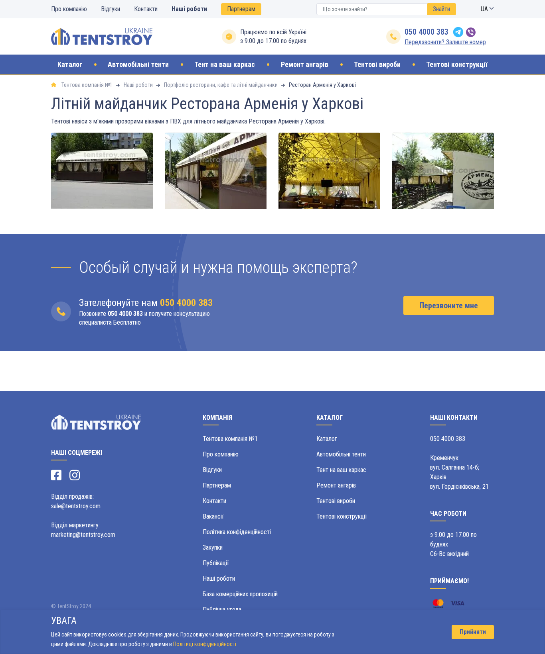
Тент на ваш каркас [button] (224, 64)
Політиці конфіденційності (204, 644)
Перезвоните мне (448, 305)
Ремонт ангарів (336, 485)
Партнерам (241, 9)
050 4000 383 (426, 32)
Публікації (216, 563)
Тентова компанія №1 (230, 439)
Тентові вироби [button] (377, 64)
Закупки (213, 547)
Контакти (146, 9)
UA (485, 9)
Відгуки (110, 9)
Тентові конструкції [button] (457, 64)
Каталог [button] (69, 64)
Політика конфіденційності (237, 532)
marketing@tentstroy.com (83, 534)
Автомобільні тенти (341, 454)
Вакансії (213, 516)
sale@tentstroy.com (76, 506)
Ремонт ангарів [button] (304, 64)
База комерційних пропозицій (240, 594)
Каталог (326, 439)
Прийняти (473, 632)
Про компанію (69, 9)
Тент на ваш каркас (341, 470)
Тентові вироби (335, 501)
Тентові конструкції (341, 516)
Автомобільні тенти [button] (138, 64)
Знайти (441, 9)
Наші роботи (189, 9)
